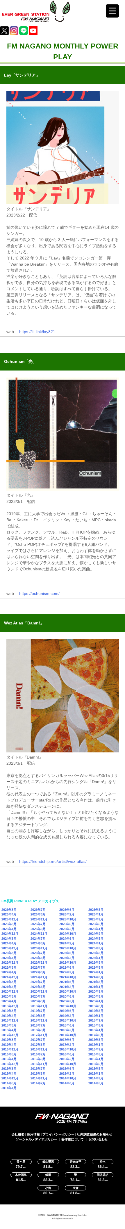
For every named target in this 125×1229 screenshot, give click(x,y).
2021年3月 (38, 987)
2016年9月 (95, 1049)
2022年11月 (39, 962)
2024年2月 (66, 943)
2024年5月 (95, 938)
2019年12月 (9, 1006)
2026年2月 (66, 914)
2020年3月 (38, 1001)
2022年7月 (38, 967)
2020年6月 (66, 996)
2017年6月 (66, 1039)
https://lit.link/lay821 (37, 331)
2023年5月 (95, 953)
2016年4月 (9, 1059)
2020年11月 (39, 991)
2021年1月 (95, 987)
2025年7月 (38, 924)
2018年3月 (38, 1030)
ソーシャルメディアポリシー (36, 1139)
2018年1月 (95, 1030)
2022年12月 (9, 962)
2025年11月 (39, 919)
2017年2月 (66, 1044)
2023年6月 (66, 953)
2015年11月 (39, 1064)
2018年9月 (95, 1020)
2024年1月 (95, 943)
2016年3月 (38, 1059)
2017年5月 (95, 1039)
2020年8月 (9, 996)
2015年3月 (38, 1073)
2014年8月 (9, 1083)
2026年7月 (38, 909)
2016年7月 (38, 1054)
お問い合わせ (98, 1139)
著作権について (72, 1139)
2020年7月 (38, 996)
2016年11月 (39, 1049)
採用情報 (33, 1134)
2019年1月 (95, 1015)
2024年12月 (9, 933)
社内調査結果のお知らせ (94, 1134)
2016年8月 (9, 1054)
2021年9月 (95, 977)
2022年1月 (95, 972)
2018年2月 (66, 1030)
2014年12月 (9, 1078)
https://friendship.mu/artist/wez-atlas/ (53, 861)
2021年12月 (9, 977)
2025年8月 (9, 924)
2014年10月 (67, 1078)
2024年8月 (9, 938)
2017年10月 (67, 1035)
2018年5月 (95, 1025)
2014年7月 (38, 1083)
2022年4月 (9, 972)
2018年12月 (9, 1020)
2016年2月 (66, 1059)
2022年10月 (67, 962)
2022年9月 (95, 962)
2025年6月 (66, 924)
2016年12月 (9, 1049)
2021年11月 (39, 977)
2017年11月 (39, 1035)
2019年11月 (39, 1006)
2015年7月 (38, 1068)
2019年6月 (66, 1010)
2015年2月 (66, 1073)
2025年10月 (67, 919)
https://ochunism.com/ (39, 593)
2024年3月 (38, 943)
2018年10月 (67, 1020)
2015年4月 (9, 1073)
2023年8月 (9, 953)
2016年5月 (95, 1054)
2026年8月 (9, 909)
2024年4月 (9, 943)
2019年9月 (95, 1006)
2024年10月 (67, 933)
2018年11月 (39, 1020)
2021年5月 (95, 982)
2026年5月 (95, 909)
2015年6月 (66, 1068)
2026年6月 (66, 909)
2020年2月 (66, 1001)
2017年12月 (9, 1035)
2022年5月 (95, 967)
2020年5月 (95, 996)
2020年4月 (9, 1001)
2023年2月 (66, 958)
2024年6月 (66, 938)
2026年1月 (95, 914)
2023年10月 (67, 948)
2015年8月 (9, 1068)
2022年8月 (9, 967)
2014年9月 (95, 1078)
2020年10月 (67, 991)
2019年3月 (38, 1015)
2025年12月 (9, 919)
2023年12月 (9, 948)
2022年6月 (66, 967)
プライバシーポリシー (58, 1134)
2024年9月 (95, 933)
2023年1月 (95, 958)
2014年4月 (9, 1088)
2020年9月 (95, 991)
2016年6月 (66, 1054)
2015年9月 (95, 1064)
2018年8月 (9, 1025)
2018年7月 (38, 1025)
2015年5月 (95, 1068)
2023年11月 (39, 948)
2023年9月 (95, 948)
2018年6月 (66, 1025)
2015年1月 (95, 1073)
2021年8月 (9, 982)
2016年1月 (95, 1059)
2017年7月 (38, 1039)
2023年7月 (38, 953)
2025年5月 (95, 924)
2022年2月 (66, 972)
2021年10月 (67, 977)
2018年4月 (9, 1030)
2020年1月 (95, 1001)
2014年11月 (39, 1078)
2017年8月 (9, 1039)
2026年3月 (38, 914)
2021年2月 (66, 987)
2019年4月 (9, 1015)
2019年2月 (66, 1015)
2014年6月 (66, 1083)
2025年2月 (66, 929)
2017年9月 (95, 1035)
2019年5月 (95, 1010)
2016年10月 (67, 1049)
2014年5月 (95, 1083)
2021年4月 (9, 987)
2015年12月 (9, 1064)
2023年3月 (38, 958)
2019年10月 (67, 1006)
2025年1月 (95, 929)
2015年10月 (67, 1064)
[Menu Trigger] (112, 11)
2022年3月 (38, 972)
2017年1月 (95, 1044)
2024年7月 (38, 938)
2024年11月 (39, 933)
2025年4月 (9, 929)
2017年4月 (9, 1044)
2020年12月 (9, 991)
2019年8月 (9, 1010)
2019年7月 (38, 1010)
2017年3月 (38, 1044)
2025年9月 (95, 919)
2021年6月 (66, 982)
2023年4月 (9, 958)
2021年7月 (38, 982)
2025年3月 (38, 929)
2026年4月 (9, 914)
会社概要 (18, 1134)
